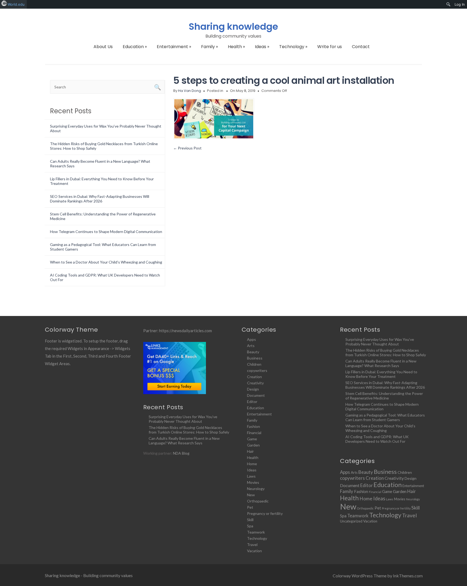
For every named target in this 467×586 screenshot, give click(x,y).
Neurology (256, 488)
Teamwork (256, 532)
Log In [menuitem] (460, 4)
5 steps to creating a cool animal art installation (283, 80)
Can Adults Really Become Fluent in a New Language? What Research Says (184, 440)
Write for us (329, 47)
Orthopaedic (258, 501)
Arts (251, 345)
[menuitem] (448, 4)
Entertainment (174, 47)
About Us (103, 47)
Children (254, 364)
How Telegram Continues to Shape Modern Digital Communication (106, 231)
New (251, 494)
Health (236, 47)
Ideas (262, 47)
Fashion (253, 426)
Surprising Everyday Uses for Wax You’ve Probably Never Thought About (183, 419)
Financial (254, 432)
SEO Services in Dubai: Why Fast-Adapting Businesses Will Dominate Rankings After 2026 (99, 198)
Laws (251, 476)
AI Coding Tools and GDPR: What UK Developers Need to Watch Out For (377, 439)
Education (135, 47)
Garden (253, 445)
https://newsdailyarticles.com (185, 330)
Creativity (255, 383)
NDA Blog (181, 453)
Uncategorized (351, 521)
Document (256, 395)
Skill (250, 519)
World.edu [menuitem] (16, 4)
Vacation (254, 550)
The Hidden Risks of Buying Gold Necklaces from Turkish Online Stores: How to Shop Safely (189, 429)
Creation (254, 376)
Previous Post (187, 148)
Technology (293, 47)
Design (253, 389)
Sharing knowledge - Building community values (89, 575)
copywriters (257, 370)
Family (209, 47)
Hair (250, 451)
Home (252, 463)
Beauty (253, 351)
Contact (361, 47)
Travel (252, 544)
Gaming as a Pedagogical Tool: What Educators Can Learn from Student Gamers (385, 417)
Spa (250, 526)
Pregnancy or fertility (265, 513)
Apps (251, 339)
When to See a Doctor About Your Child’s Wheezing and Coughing (106, 262)
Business (254, 358)
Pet (250, 507)
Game (252, 439)
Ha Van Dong (189, 90)
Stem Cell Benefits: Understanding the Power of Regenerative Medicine (384, 395)
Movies (253, 482)
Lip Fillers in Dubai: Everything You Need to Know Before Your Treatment (381, 374)
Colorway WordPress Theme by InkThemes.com (378, 575)
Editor (252, 401)
